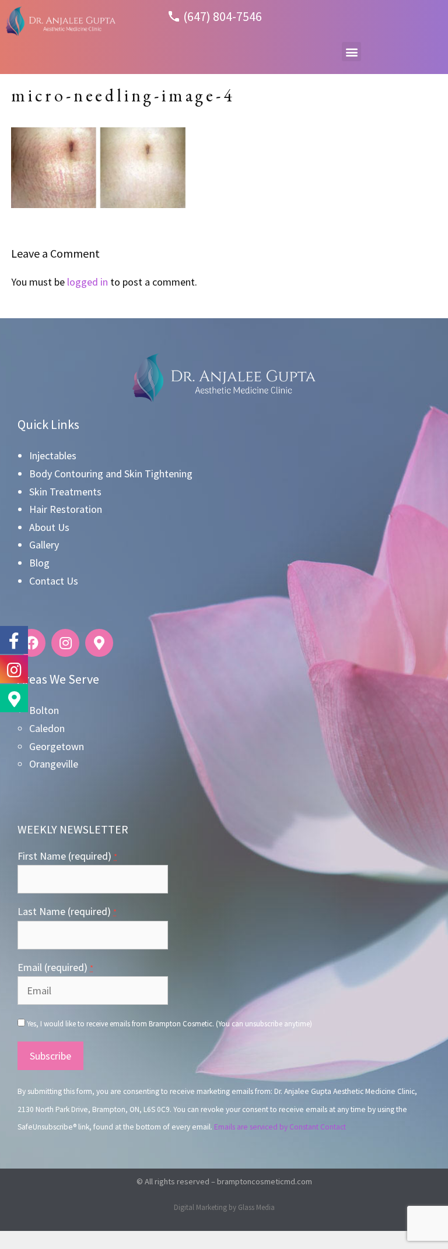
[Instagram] (65, 643)
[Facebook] (32, 643)
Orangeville (53, 763)
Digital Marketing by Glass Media (224, 1207)
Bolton (44, 710)
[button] (351, 51)
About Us (49, 527)
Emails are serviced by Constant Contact (280, 1127)
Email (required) (55, 967)
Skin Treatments (65, 491)
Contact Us (53, 580)
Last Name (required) (67, 911)
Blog (39, 562)
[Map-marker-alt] (99, 643)
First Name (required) (67, 856)
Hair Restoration (65, 509)
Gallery (44, 544)
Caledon (47, 728)
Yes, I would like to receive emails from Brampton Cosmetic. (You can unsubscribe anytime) (168, 1023)
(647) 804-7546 (222, 16)
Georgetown (56, 746)
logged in (87, 281)
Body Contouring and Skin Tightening (110, 473)
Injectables (52, 455)
